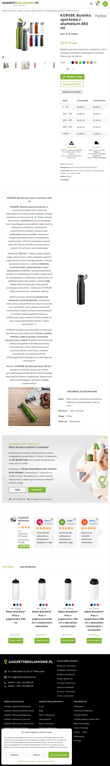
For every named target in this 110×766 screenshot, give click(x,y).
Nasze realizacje (46, 723)
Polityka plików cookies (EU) (86, 719)
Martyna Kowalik (48, 520)
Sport (73, 173)
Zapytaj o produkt (72, 91)
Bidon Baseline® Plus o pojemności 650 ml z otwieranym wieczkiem (42, 619)
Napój (101, 171)
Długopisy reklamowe (67, 670)
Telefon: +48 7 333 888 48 (20, 686)
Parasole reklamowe (66, 683)
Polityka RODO (81, 715)
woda (78, 173)
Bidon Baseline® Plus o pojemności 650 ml (16, 617)
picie (68, 173)
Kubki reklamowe (65, 678)
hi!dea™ (69, 176)
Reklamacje (79, 736)
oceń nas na (27, 546)
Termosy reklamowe (66, 691)
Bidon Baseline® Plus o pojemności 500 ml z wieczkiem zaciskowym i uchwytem (94, 621)
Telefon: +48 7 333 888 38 (20, 682)
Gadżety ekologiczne (66, 674)
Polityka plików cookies (27, 761)
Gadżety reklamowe (9, 11)
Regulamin (78, 706)
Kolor (63, 62)
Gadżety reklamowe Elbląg (16, 728)
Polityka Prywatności (46, 761)
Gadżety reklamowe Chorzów (17, 719)
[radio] (69, 62)
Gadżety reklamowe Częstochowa (19, 723)
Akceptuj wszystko (58, 755)
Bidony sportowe (38, 11)
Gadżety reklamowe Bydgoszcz (17, 715)
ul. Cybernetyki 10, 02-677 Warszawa (26, 671)
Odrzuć (36, 755)
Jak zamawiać (45, 719)
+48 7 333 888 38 (18, 499)
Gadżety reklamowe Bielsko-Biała (19, 710)
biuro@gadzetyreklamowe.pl (41, 499)
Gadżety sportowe (24, 11)
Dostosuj (14, 755)
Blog (41, 710)
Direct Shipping (81, 728)
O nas (41, 706)
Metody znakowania (48, 728)
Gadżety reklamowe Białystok (17, 706)
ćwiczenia (95, 171)
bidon (81, 171)
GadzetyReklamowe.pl (24, 520)
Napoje (63, 173)
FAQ (17, 489)
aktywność (75, 171)
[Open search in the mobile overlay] (91, 4)
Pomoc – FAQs (80, 732)
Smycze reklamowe (65, 687)
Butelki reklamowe (90, 167)
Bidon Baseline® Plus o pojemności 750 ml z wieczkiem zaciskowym (68, 619)
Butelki (87, 171)
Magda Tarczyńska (71, 520)
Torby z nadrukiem (65, 696)
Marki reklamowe (47, 715)
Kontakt (37, 489)
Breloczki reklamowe (66, 666)
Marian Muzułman (93, 520)
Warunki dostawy (81, 723)
